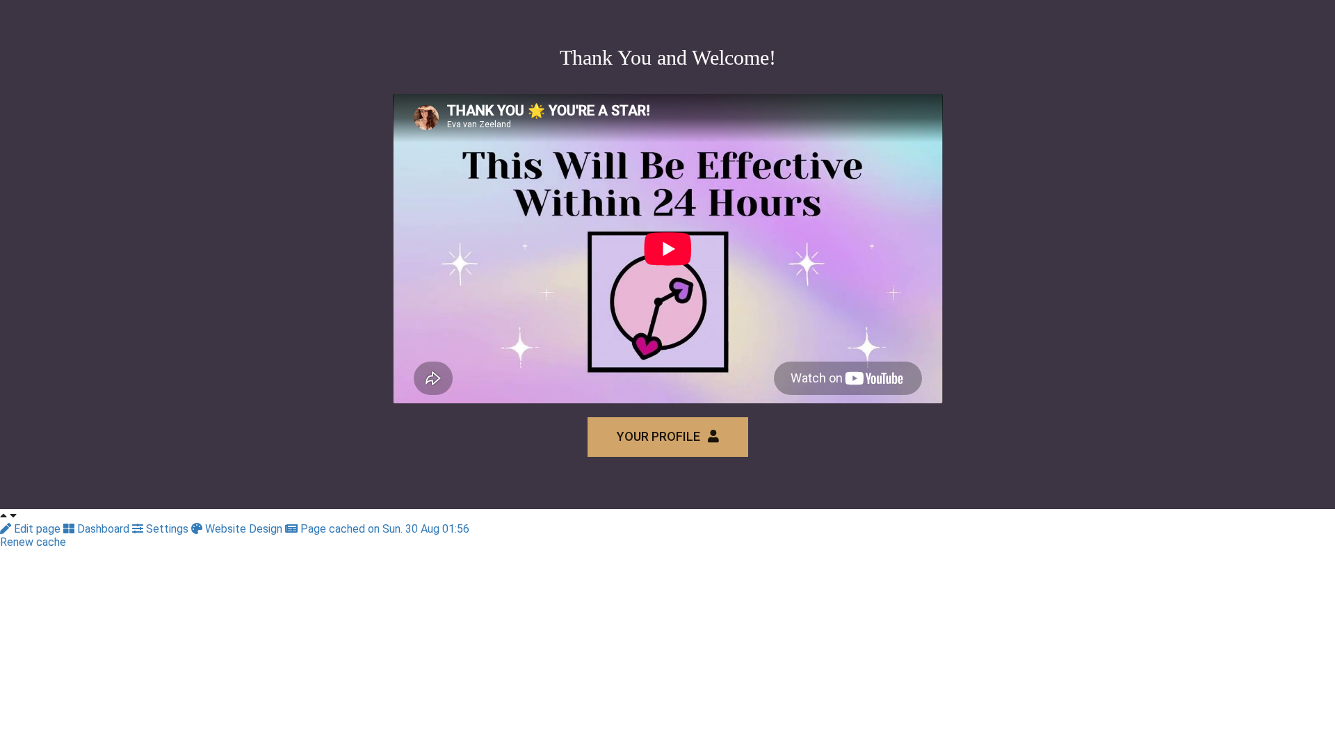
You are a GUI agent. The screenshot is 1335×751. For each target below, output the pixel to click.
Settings (167, 528)
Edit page (37, 528)
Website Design (243, 528)
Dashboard (103, 528)
